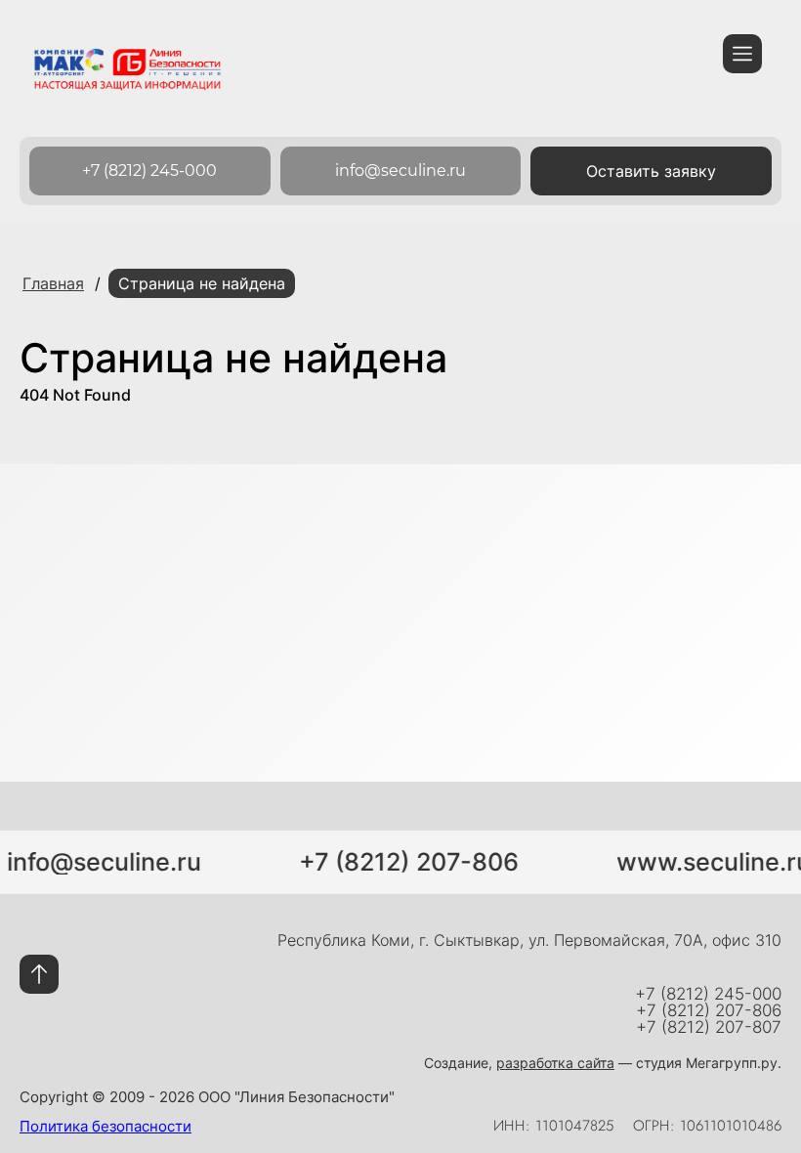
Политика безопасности (105, 1126)
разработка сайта (555, 1062)
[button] (651, 171)
